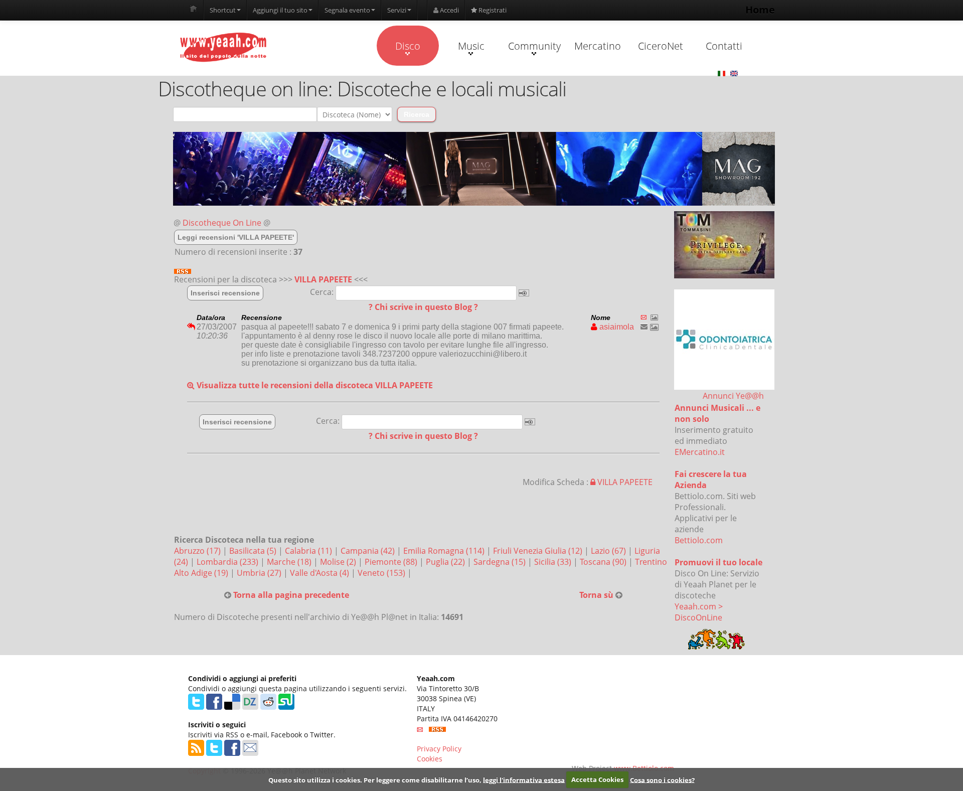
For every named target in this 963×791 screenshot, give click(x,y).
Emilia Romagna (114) (445, 550)
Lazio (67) (609, 550)
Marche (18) (290, 561)
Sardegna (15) (500, 561)
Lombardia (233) (228, 561)
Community (534, 46)
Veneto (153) (382, 572)
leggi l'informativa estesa (524, 779)
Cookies (429, 758)
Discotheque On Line (222, 222)
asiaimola (615, 327)
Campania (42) (369, 550)
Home (760, 10)
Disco (407, 46)
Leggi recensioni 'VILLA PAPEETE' (236, 237)
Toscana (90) (604, 561)
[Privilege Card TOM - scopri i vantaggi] (724, 244)
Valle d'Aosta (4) (320, 572)
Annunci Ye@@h (733, 395)
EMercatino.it (700, 451)
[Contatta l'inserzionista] (644, 326)
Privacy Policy (439, 748)
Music (471, 46)
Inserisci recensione (225, 293)
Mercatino (597, 46)
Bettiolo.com (699, 540)
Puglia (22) (446, 561)
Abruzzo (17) (198, 550)
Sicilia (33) (553, 561)
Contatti (724, 46)
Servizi (396, 10)
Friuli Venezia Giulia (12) (538, 550)
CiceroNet (660, 46)
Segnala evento (347, 10)
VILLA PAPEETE (323, 279)
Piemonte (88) (392, 561)
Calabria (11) (309, 550)
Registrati (492, 10)
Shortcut (223, 10)
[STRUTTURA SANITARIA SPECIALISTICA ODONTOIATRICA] (724, 339)
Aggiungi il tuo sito (280, 10)
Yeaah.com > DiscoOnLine (699, 612)
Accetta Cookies (597, 779)
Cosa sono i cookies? (662, 779)
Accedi (448, 10)
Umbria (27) (260, 572)
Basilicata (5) (253, 550)
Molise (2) (339, 561)
